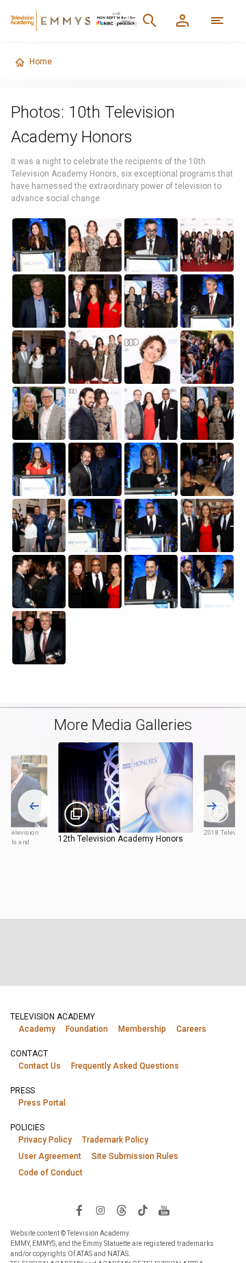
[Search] (149, 20)
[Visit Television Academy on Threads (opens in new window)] (122, 1209)
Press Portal (42, 1103)
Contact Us (39, 1066)
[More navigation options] (217, 20)
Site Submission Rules (135, 1156)
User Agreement (49, 1156)
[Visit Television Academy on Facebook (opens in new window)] (79, 1209)
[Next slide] (211, 806)
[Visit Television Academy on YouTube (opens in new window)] (164, 1209)
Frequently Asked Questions (125, 1066)
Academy (36, 1029)
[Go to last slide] (34, 806)
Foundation (87, 1029)
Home (40, 61)
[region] (123, 441)
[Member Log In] (182, 20)
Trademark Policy (115, 1140)
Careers (191, 1029)
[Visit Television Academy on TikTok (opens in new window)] (143, 1209)
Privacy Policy (45, 1140)
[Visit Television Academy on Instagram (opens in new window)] (100, 1209)
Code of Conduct (50, 1172)
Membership (142, 1029)
